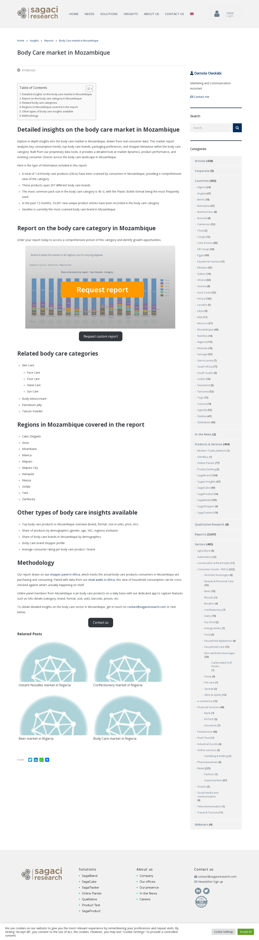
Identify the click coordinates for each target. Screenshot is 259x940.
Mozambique (205, 329)
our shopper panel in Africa (62, 574)
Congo (201, 237)
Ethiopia (202, 267)
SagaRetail (203, 500)
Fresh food (204, 738)
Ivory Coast (204, 292)
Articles (200, 161)
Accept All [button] (246, 932)
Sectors (200, 544)
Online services (206, 750)
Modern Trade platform (211, 450)
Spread (208, 689)
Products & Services (208, 444)
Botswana (203, 206)
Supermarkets (213, 780)
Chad (200, 230)
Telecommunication (209, 806)
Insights (131, 14)
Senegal (202, 354)
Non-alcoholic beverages (219, 653)
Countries (202, 181)
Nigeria (201, 342)
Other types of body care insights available (47, 111)
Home (74, 14)
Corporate (202, 171)
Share (20, 759)
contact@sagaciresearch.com (146, 607)
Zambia (202, 416)
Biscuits (209, 597)
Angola (201, 193)
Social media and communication (207, 794)
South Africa (204, 366)
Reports (200, 534)
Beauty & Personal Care (219, 581)
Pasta (207, 676)
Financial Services (208, 707)
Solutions (109, 14)
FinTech (209, 719)
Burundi (202, 218)
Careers (145, 899)
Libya (200, 311)
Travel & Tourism (207, 812)
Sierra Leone (205, 360)
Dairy (207, 616)
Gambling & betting (216, 756)
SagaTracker (205, 512)
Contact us (174, 14)
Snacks (201, 786)
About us (151, 14)
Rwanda (202, 348)
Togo (200, 397)
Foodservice (204, 731)
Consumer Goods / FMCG (212, 569)
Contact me (201, 97)
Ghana (201, 280)
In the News (203, 434)
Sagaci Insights (206, 481)
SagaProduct (205, 494)
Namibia (202, 336)
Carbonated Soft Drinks (221, 664)
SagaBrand (204, 475)
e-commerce (204, 701)
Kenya (201, 298)
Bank (207, 713)
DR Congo (203, 249)
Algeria (201, 187)
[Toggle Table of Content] (87, 88)
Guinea (201, 286)
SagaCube (203, 487)
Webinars (201, 824)
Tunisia (201, 404)
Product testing (206, 469)
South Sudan (205, 373)
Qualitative (89, 899)
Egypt (200, 255)
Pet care (209, 682)
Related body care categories (39, 102)
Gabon (201, 274)
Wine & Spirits (212, 695)
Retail (200, 768)
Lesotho (202, 305)
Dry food (209, 622)
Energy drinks (212, 628)
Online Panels (205, 463)
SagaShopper (205, 506)
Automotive (204, 557)
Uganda (202, 410)
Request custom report (101, 336)
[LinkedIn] (198, 890)
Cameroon (203, 224)
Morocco (202, 323)
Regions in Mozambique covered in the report (50, 107)
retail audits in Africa (101, 580)
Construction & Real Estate (213, 563)
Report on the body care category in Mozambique (52, 98)
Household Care (214, 647)
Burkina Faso (205, 212)
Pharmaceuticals (207, 762)
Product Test (91, 905)
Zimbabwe (203, 422)
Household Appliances (218, 641)
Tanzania (203, 391)
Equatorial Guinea (208, 261)
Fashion (209, 774)
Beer (207, 591)
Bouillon (209, 603)
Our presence (149, 887)
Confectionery (213, 610)
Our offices (147, 881)
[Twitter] (206, 890)
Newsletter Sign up (210, 882)
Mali (199, 317)
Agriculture (203, 550)
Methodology (30, 115)
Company (146, 875)
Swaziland (203, 385)
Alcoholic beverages (216, 575)
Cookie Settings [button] (223, 932)
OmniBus (202, 457)
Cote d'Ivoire (205, 243)
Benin (200, 199)
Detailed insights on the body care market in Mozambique (57, 94)
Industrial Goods (207, 744)
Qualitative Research (209, 524)
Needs (89, 14)
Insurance (210, 725)
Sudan (201, 379)
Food (207, 634)
